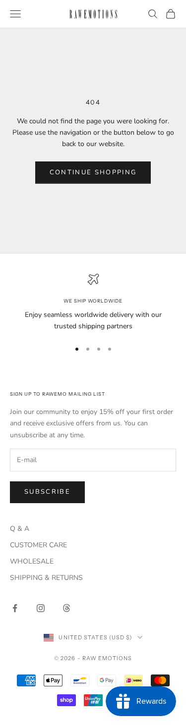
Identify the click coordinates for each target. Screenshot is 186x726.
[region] (93, 302)
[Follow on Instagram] (41, 608)
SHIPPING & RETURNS (46, 577)
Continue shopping (93, 172)
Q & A (19, 528)
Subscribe (47, 491)
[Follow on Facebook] (15, 608)
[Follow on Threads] (66, 608)
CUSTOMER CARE (38, 545)
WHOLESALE (32, 561)
